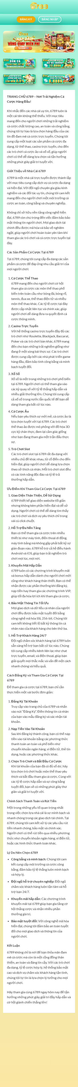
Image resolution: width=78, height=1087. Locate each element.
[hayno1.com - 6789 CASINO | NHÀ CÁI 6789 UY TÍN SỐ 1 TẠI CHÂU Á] (39, 7)
